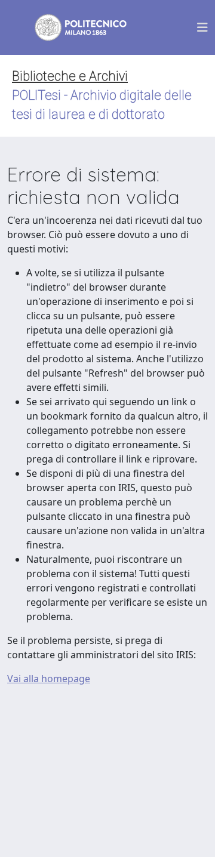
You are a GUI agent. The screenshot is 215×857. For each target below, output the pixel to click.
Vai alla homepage (48, 678)
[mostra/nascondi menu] (202, 27)
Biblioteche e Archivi (70, 76)
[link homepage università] (73, 27)
